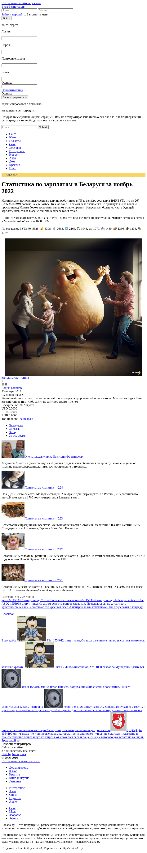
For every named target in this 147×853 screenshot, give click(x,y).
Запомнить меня (37, 14)
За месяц (14, 428)
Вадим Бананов (12, 387)
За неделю (16, 425)
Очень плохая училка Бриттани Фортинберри (54, 456)
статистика (21, 377)
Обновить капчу (12, 90)
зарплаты (8, 377)
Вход (5, 6)
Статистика (9, 3)
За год (13, 432)
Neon (15, 754)
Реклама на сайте (28, 761)
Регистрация (17, 6)
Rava (23, 754)
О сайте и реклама (29, 3)
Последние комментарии (18, 596)
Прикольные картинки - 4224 (43, 487)
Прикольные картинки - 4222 (43, 549)
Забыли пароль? (12, 14)
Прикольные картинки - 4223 (43, 518)
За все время (17, 435)
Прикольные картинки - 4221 (43, 580)
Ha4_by (6, 754)
